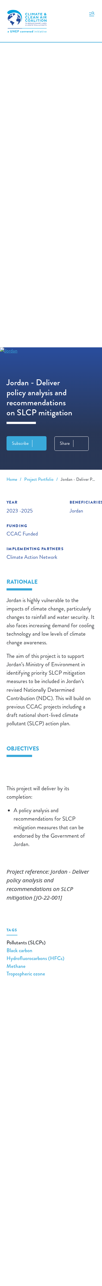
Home (12, 479)
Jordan (76, 510)
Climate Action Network (32, 557)
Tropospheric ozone (26, 973)
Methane (16, 966)
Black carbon (19, 950)
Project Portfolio (39, 479)
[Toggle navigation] (92, 13)
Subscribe (20, 443)
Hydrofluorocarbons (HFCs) (35, 958)
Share (65, 443)
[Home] (27, 21)
